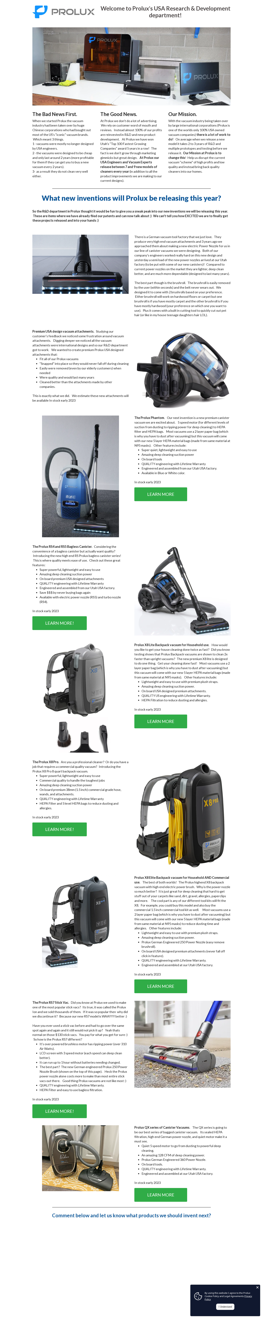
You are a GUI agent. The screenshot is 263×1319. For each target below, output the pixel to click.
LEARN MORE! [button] (59, 623)
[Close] (257, 1287)
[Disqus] (131, 1270)
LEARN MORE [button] (160, 494)
